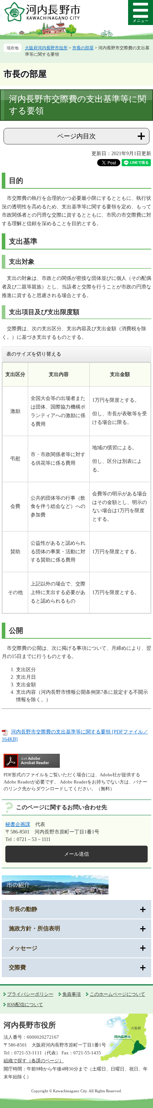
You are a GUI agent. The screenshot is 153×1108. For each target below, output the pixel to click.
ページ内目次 (76, 136)
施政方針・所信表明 (34, 928)
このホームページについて (117, 994)
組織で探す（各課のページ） (34, 1060)
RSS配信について (25, 1004)
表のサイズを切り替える (33, 354)
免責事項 (71, 994)
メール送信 (76, 854)
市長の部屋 (83, 47)
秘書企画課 (17, 824)
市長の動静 (23, 909)
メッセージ (23, 948)
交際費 (17, 967)
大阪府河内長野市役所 (46, 47)
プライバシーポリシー (30, 994)
